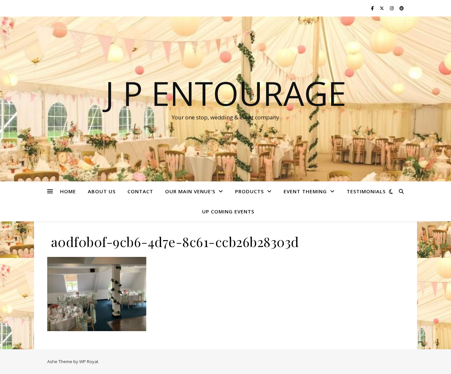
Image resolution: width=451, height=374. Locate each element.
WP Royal (88, 361)
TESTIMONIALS (366, 191)
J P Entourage (225, 93)
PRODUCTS (249, 191)
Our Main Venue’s (190, 191)
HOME (68, 191)
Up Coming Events (228, 211)
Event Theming (305, 191)
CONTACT (140, 191)
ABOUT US (102, 191)
